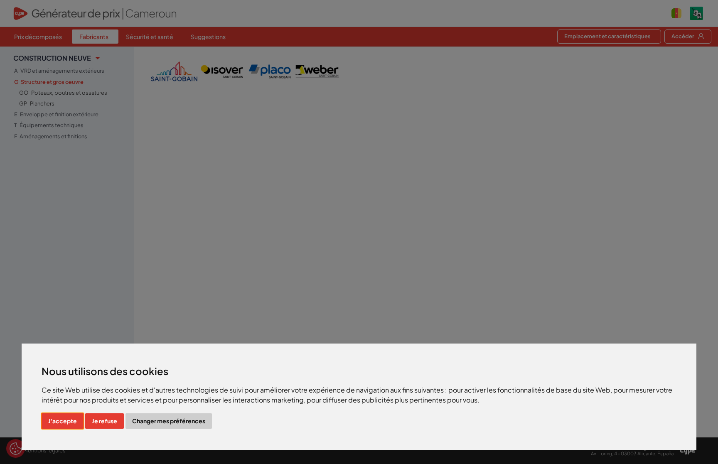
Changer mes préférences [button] (168, 421)
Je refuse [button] (104, 421)
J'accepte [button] (62, 421)
